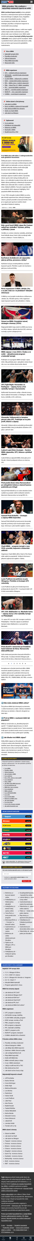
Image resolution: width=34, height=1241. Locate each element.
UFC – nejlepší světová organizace (15, 73)
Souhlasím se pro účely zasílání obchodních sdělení (16, 878)
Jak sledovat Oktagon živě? (13, 995)
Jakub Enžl (8, 1121)
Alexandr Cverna (10, 1116)
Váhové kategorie (10, 58)
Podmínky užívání (8, 1228)
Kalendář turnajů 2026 (12, 54)
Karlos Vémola (9, 1080)
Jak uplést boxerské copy (11, 806)
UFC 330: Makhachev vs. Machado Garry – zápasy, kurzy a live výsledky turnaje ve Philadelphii (17, 614)
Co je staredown (9, 789)
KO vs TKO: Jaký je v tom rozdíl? (13, 778)
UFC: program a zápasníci (13, 1013)
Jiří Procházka (9, 1078)
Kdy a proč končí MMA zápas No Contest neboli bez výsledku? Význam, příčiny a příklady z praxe (16, 227)
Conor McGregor (10, 1083)
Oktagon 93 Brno (14, 972)
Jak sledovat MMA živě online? (15, 1005)
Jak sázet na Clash (11, 1136)
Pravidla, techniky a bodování (14, 1043)
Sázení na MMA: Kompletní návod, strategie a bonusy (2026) (14, 322)
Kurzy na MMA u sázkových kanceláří (16, 106)
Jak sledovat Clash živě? (12, 1000)
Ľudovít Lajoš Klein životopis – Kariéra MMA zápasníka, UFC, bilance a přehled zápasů (16, 452)
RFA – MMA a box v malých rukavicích (17, 83)
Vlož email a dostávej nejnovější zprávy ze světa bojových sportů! (17, 870)
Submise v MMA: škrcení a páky (15, 1050)
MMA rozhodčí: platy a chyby (14, 1060)
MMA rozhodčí (8, 791)
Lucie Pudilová (9, 1098)
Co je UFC (7, 794)
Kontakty (9, 1225)
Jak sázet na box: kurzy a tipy (14, 1070)
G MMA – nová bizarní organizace (15, 94)
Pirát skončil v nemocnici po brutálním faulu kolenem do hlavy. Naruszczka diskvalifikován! (16, 649)
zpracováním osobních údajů (17, 877)
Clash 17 (13, 980)
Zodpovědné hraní (7, 1188)
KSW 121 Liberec (14, 975)
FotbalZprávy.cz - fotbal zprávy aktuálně (10, 902)
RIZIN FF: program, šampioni (14, 1033)
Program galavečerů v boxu (13, 985)
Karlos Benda (9, 1113)
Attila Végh (8, 1085)
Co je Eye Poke (8, 802)
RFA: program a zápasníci (13, 1025)
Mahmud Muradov (11, 1088)
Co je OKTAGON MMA (10, 793)
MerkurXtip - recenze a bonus (14, 1158)
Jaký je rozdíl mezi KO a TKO (14, 1065)
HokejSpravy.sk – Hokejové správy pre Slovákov (10, 954)
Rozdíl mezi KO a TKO (11, 132)
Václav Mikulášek (10, 1111)
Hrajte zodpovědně (7, 1194)
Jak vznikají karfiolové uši (13, 1053)
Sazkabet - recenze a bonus (13, 1156)
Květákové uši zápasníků (12, 125)
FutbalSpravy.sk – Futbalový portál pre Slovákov (26, 922)
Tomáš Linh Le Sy (10, 1126)
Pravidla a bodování (11, 56)
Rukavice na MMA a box (11, 798)
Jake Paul (8, 1101)
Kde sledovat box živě (12, 1068)
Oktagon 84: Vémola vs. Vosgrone (20, 977)
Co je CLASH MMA (10, 796)
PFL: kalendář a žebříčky (12, 1028)
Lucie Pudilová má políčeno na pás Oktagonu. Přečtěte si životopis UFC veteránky (15, 581)
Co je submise (9, 123)
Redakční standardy (21, 1225)
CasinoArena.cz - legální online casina (10, 929)
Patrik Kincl (8, 1093)
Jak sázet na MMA (11, 104)
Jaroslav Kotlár (9, 1123)
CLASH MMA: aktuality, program (15, 1018)
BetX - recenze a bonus (12, 1161)
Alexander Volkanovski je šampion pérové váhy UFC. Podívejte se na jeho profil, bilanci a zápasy (16, 419)
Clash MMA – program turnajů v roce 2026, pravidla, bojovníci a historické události (15, 548)
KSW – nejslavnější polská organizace (16, 81)
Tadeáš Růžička (10, 1108)
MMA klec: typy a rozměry (11, 787)
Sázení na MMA (10, 1133)
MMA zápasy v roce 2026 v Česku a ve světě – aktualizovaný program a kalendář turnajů (16, 354)
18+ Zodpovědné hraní (20, 1230)
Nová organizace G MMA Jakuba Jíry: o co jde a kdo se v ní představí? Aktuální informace (16, 291)
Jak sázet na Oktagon (11, 113)
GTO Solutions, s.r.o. (7, 1232)
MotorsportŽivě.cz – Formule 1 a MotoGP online (11, 922)
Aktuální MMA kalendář (12, 982)
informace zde (16, 1205)
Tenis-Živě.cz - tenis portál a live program (10, 915)
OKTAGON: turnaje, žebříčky (13, 1015)
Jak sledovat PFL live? (12, 1002)
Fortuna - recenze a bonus (13, 1143)
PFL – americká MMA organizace (15, 87)
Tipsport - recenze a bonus (13, 1141)
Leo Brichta (8, 1091)
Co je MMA (7, 768)
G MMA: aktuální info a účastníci (15, 1035)
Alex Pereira (9, 1103)
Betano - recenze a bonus (13, 1146)
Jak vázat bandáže (9, 800)
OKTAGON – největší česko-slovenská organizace (16, 75)
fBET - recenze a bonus (12, 1163)
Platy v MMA (8, 781)
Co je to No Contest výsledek (12, 804)
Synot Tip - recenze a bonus (13, 1153)
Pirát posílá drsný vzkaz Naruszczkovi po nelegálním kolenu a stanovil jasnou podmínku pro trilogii (16, 485)
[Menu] (31, 2)
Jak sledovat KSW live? (12, 997)
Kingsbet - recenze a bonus (13, 1151)
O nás (3, 1225)
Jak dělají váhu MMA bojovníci (13, 783)
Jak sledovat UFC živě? (12, 992)
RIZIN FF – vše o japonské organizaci (16, 92)
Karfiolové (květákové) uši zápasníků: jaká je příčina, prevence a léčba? (15, 259)
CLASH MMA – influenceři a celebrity (16, 78)
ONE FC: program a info (12, 1030)
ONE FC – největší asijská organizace (16, 89)
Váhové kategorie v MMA (13, 1045)
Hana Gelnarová (10, 1118)
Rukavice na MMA (10, 127)
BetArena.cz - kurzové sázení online (10, 895)
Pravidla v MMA (9, 770)
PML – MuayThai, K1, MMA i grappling (17, 85)
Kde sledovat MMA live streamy (15, 108)
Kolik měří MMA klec (11, 1058)
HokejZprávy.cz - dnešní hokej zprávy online (10, 909)
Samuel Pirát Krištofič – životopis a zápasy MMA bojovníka (14, 517)
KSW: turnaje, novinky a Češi (14, 1020)
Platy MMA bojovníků (11, 60)
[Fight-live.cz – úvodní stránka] (7, 2)
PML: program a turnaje (12, 1023)
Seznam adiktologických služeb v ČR (12, 1216)
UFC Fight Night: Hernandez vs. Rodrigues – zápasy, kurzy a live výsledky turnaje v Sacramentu (13, 387)
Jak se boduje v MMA (10, 774)
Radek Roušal (9, 1106)
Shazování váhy (10, 63)
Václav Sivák (9, 1096)
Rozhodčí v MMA (10, 130)
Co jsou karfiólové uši (10, 785)
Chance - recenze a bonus (13, 1148)
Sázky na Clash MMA (11, 111)
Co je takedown (9, 779)
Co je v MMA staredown (12, 1063)
